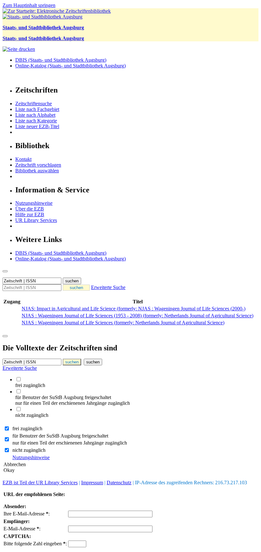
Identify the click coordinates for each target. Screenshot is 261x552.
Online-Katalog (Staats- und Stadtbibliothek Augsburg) (70, 65)
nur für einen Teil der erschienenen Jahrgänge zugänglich (69, 442)
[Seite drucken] (19, 49)
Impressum (92, 482)
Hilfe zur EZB (29, 214)
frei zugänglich (27, 428)
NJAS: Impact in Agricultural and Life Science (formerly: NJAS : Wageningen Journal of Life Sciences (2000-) (133, 308)
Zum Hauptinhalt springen (29, 5)
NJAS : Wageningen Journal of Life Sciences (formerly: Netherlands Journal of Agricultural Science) (123, 322)
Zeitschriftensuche (33, 103)
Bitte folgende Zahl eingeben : (35, 543)
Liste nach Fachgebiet (37, 109)
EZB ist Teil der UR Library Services (40, 482)
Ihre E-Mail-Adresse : (27, 513)
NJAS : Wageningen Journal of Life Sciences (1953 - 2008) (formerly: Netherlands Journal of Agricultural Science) (137, 315)
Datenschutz (119, 482)
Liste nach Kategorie (36, 120)
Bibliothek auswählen (37, 170)
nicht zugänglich (29, 450)
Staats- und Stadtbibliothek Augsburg (43, 27)
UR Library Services (36, 220)
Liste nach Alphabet (35, 115)
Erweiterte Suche (108, 287)
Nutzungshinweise (34, 203)
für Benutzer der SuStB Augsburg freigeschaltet (60, 435)
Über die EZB (29, 208)
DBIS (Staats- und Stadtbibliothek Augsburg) (60, 60)
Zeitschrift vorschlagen (38, 165)
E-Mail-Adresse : (22, 528)
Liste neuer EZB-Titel (37, 126)
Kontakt (23, 159)
